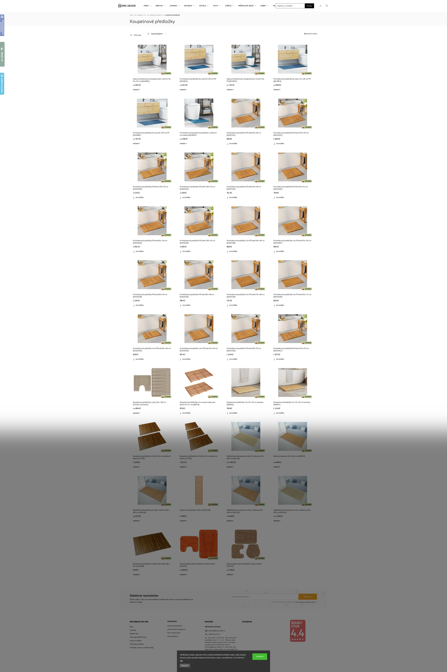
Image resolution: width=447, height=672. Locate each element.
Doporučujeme (157, 34)
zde (181, 661)
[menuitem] (147, 6)
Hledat (309, 6)
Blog (131, 627)
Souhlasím (259, 656)
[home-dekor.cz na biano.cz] (297, 631)
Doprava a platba (136, 641)
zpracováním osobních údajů (305, 602)
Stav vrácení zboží (173, 633)
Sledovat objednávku (174, 626)
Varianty (136, 90)
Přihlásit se (308, 597)
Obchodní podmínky (137, 644)
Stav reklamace (172, 636)
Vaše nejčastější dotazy (138, 637)
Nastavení (184, 666)
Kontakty (133, 630)
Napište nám (134, 634)
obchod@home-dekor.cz (216, 631)
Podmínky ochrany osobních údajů (141, 648)
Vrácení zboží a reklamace (176, 629)
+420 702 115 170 (214, 634)
